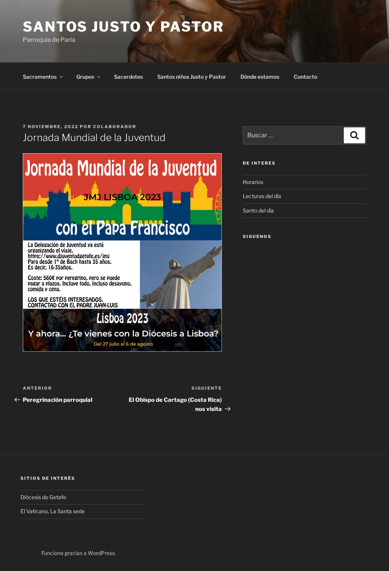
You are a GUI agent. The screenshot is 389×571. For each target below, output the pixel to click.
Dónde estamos (259, 76)
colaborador (114, 126)
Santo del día (258, 210)
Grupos (85, 76)
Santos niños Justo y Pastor (191, 76)
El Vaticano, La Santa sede (53, 511)
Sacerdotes (128, 76)
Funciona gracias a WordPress (78, 553)
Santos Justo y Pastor (123, 26)
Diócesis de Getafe (43, 497)
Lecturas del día (262, 196)
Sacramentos (40, 76)
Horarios (253, 182)
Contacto (305, 76)
